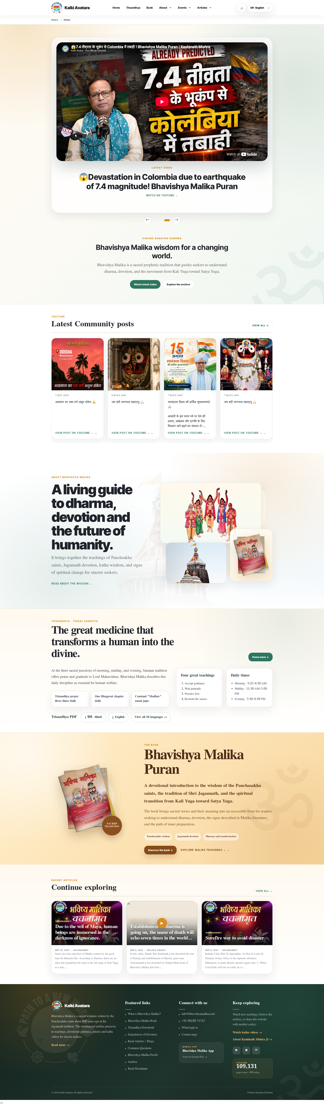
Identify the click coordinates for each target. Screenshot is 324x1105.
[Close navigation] (1, 1103)
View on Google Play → (194, 1057)
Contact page (189, 1035)
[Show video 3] (165, 220)
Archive (132, 1062)
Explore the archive (178, 284)
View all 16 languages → (151, 717)
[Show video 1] (157, 220)
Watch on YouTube (160, 195)
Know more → (260, 657)
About (163, 7)
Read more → (60, 1045)
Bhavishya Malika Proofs (143, 1055)
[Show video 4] (169, 220)
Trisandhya (133, 7)
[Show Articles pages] (210, 7)
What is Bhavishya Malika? (144, 1014)
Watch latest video (145, 284)
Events (182, 7)
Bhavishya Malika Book (142, 1021)
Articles (202, 7)
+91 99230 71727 (193, 1021)
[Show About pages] (170, 7)
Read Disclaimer (138, 1069)
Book (149, 7)
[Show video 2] (162, 220)
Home (116, 7)
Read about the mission (69, 583)
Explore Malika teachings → (203, 850)
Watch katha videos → (247, 1033)
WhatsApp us (190, 1028)
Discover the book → (160, 850)
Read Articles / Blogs (141, 1041)
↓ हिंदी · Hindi (93, 717)
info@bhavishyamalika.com (198, 1014)
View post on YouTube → (74, 433)
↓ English (118, 717)
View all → (260, 325)
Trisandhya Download (141, 1028)
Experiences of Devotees (142, 1035)
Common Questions (140, 1048)
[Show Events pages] (189, 7)
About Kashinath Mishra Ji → (252, 1040)
